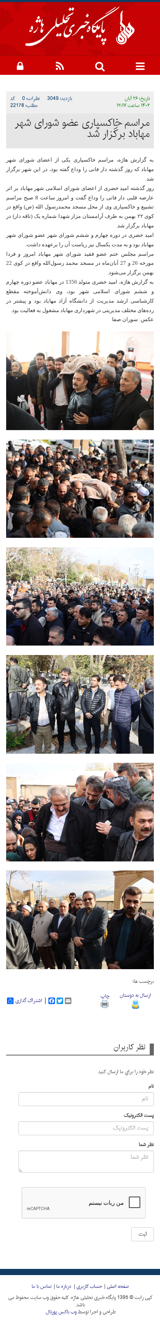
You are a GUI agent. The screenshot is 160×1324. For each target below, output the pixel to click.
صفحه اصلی (118, 1287)
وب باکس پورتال (61, 1312)
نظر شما (146, 1144)
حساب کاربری (89, 1287)
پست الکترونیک (139, 1115)
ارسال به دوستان (135, 995)
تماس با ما (41, 1287)
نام (151, 1086)
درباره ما (63, 1287)
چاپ (105, 996)
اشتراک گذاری (28, 1001)
